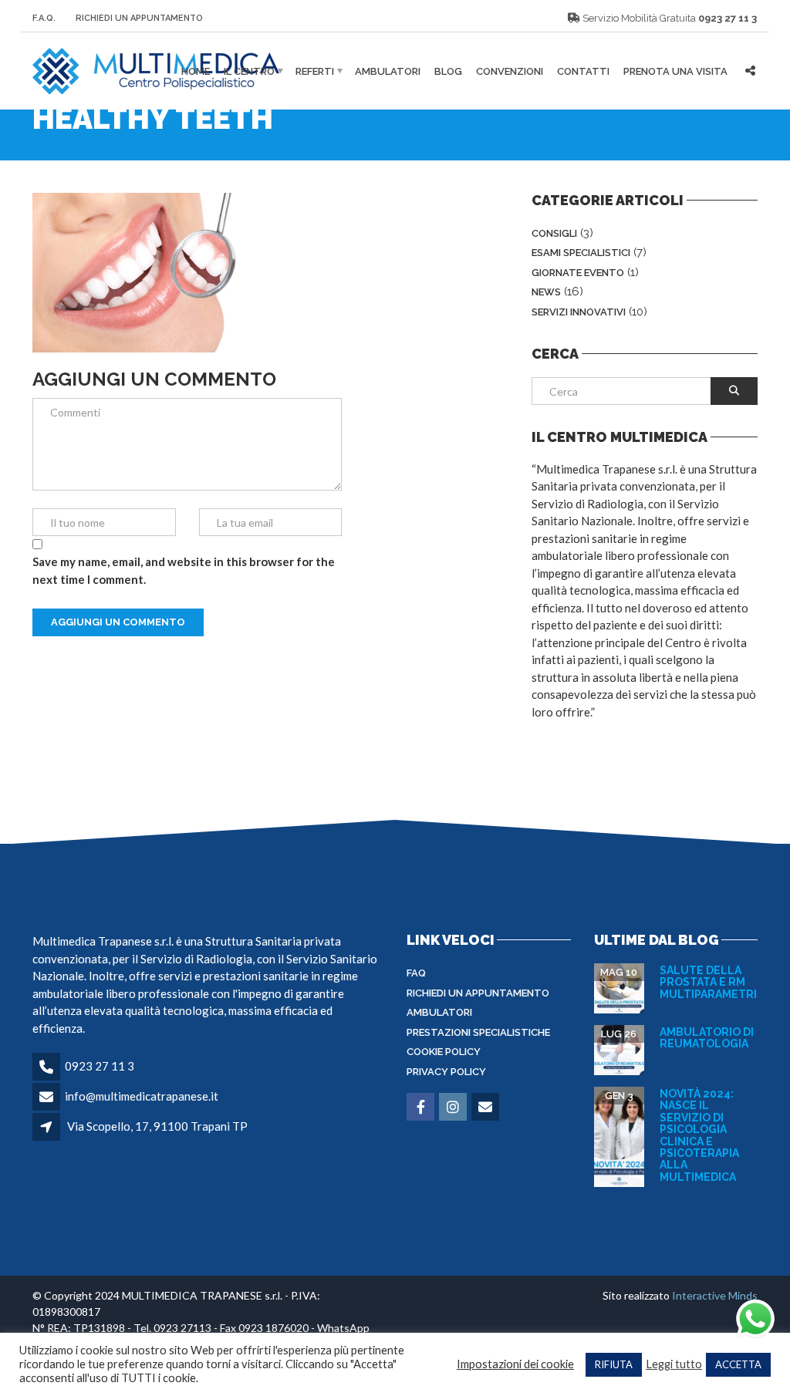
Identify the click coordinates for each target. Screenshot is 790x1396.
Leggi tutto (674, 1364)
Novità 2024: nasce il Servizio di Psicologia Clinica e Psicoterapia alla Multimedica (699, 1135)
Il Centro (249, 71)
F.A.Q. (44, 18)
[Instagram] (454, 1107)
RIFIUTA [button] (614, 1364)
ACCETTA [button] (738, 1364)
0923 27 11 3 (727, 18)
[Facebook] (422, 1107)
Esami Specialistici (581, 252)
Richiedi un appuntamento (478, 993)
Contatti (583, 71)
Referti (314, 71)
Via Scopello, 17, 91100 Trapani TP (157, 1126)
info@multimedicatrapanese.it (141, 1096)
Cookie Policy (444, 1051)
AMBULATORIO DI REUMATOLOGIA (707, 1038)
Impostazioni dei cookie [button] (515, 1364)
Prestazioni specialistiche (478, 1032)
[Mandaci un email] (486, 1107)
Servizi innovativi (579, 312)
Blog (448, 71)
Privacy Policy (446, 1071)
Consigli (554, 233)
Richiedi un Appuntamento (139, 18)
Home (195, 71)
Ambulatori (387, 71)
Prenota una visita (675, 71)
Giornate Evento (578, 272)
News (546, 292)
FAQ (416, 973)
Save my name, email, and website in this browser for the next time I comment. (183, 570)
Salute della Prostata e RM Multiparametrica (715, 982)
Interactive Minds (715, 1295)
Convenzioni (509, 71)
